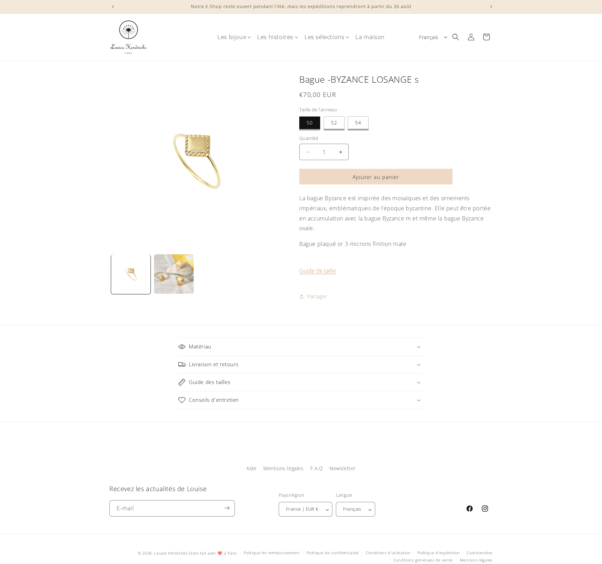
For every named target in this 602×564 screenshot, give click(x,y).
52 (334, 122)
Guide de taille (317, 271)
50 (310, 122)
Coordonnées (479, 553)
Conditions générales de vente (423, 560)
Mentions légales (283, 468)
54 (358, 122)
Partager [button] (317, 296)
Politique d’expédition (438, 553)
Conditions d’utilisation (388, 553)
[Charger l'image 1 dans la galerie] (130, 274)
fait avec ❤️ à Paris (218, 553)
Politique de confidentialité (333, 553)
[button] (232, 37)
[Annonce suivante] (490, 6)
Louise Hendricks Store (176, 553)
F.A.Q (316, 468)
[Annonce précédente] (111, 6)
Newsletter (343, 468)
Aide (251, 468)
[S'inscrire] (226, 508)
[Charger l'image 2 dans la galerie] (173, 274)
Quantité (308, 138)
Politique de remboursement (272, 553)
